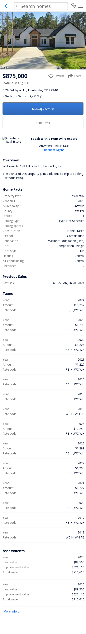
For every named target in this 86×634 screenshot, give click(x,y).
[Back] (6, 7)
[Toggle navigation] (81, 6)
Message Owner (43, 109)
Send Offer (43, 123)
